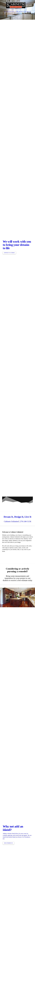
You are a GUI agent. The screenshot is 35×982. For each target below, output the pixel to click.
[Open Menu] (33, 5)
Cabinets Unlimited (24, 11)
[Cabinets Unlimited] (16, 5)
